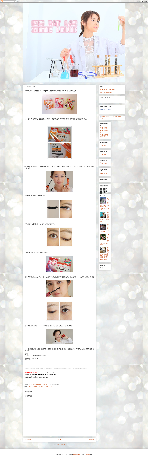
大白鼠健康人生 (104, 145)
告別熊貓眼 (40, 386)
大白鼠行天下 (103, 163)
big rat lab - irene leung (108, 89)
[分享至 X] (54, 384)
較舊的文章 (91, 440)
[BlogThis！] (53, 384)
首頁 (59, 440)
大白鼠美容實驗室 (32, 386)
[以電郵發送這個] (51, 384)
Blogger (88, 454)
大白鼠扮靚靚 (103, 128)
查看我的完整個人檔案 (106, 92)
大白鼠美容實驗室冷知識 (104, 135)
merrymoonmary (77, 454)
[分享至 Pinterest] (58, 384)
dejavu (56, 386)
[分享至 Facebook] (56, 384)
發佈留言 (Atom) (61, 444)
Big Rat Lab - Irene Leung (105, 109)
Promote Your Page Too (105, 112)
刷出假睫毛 (47, 386)
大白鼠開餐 (103, 154)
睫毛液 (52, 386)
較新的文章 (27, 440)
